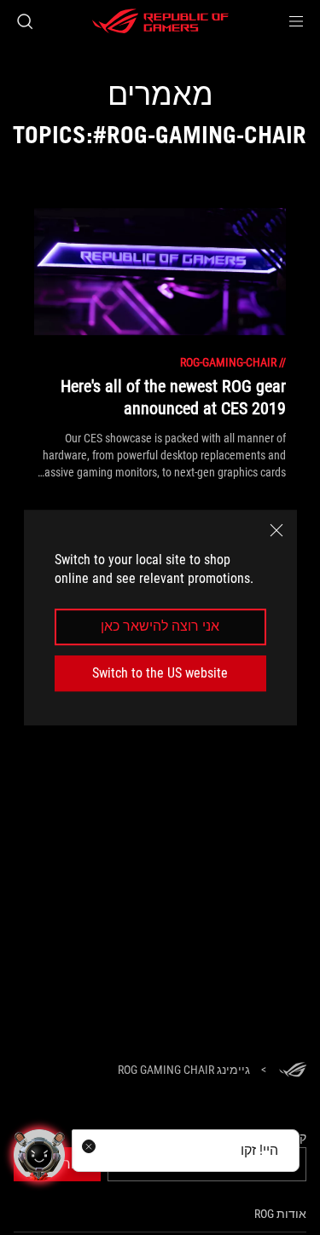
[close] (276, 530)
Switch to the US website (160, 673)
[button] (296, 21)
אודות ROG (280, 1214)
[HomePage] (292, 1071)
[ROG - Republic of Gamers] (160, 21)
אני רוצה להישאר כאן (160, 627)
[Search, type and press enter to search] (24, 21)
